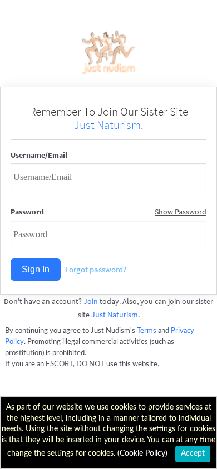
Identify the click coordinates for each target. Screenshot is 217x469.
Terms (146, 331)
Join (90, 301)
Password (27, 212)
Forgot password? (95, 269)
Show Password (180, 212)
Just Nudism (109, 52)
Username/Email (39, 155)
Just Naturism (107, 124)
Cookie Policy (142, 453)
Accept (193, 453)
